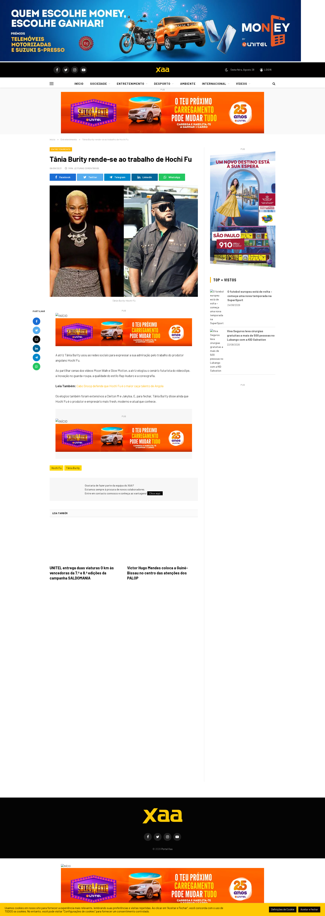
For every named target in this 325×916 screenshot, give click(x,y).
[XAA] (162, 69)
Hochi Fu (57, 467)
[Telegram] (36, 357)
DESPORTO (162, 83)
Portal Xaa (166, 848)
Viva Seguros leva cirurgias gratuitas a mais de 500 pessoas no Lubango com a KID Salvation (251, 335)
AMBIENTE (187, 83)
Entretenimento (61, 149)
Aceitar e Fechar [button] (309, 909)
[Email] (36, 339)
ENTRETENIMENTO (130, 83)
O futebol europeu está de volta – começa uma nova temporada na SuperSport (249, 296)
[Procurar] (273, 83)
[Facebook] (36, 321)
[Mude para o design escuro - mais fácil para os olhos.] (226, 69)
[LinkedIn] (36, 348)
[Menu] (52, 83)
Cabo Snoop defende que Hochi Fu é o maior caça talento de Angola (120, 386)
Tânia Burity (73, 467)
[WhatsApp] (36, 366)
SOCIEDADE (98, 83)
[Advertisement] (242, 413)
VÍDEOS (241, 83)
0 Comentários (91, 168)
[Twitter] (36, 330)
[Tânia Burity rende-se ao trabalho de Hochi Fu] (124, 241)
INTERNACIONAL (214, 83)
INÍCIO (79, 83)
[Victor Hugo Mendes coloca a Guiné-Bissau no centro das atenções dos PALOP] (162, 542)
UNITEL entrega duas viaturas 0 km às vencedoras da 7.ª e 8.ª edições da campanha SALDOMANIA (82, 573)
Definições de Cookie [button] (282, 909)
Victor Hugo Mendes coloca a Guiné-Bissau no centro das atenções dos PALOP (157, 573)
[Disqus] (124, 636)
